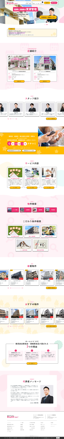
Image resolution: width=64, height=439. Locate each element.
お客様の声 (33, 3)
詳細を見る (19, 81)
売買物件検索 (22, 429)
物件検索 (27, 3)
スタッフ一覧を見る (51, 118)
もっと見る (15, 187)
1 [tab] (44, 24)
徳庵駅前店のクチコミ (10, 429)
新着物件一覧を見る (51, 287)
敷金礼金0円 (31, 429)
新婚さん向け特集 (32, 426)
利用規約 (52, 422)
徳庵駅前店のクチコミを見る (29, 150)
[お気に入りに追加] (7, 272)
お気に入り (41, 3)
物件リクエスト (43, 424)
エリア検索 (21, 422)
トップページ (9, 422)
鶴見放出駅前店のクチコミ (10, 426)
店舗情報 (30, 3)
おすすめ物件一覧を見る (51, 326)
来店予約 (47, 2)
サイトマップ (52, 426)
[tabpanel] (32, 12)
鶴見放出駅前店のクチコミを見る (14, 150)
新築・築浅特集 (32, 424)
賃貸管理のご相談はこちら (48, 17)
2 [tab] (45, 24)
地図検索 (21, 426)
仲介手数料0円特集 (32, 422)
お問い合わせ (54, 2)
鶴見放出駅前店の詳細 (10, 424)
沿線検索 (21, 424)
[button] (8, 119)
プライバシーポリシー (54, 424)
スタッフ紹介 (37, 3)
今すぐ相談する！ (32, 363)
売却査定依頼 (42, 426)
